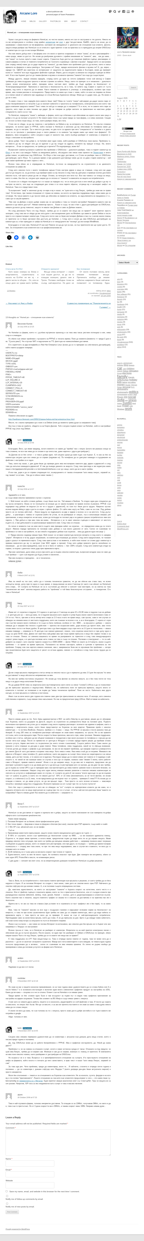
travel (119, 339)
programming (122, 394)
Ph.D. (133, 387)
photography (122, 332)
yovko (119, 498)
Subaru (119, 403)
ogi (118, 470)
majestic (120, 457)
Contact (84, 21)
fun (118, 302)
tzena (119, 485)
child (124, 369)
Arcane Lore (28, 13)
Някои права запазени (128, 136)
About (74, 21)
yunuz (119, 500)
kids (119, 382)
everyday (120, 289)
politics (133, 392)
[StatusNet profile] (114, 12)
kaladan (120, 452)
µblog (33, 21)
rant (135, 394)
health (119, 307)
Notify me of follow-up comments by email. (24, 1199)
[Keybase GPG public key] (132, 12)
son (126, 400)
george (120, 442)
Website (9, 1180)
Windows (120, 409)
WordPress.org (123, 529)
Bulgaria (131, 365)
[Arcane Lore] (10, 22)
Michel (119, 223)
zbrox (119, 505)
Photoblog (55, 21)
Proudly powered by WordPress (18, 1229)
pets (118, 327)
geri (118, 445)
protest (130, 394)
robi (118, 480)
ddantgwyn (121, 432)
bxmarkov (121, 427)
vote (131, 406)
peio (119, 472)
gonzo (119, 447)
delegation (133, 371)
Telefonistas (121, 161)
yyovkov (120, 503)
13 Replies (11, 291)
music (119, 324)
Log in (119, 521)
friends (119, 299)
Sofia (120, 400)
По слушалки (130, 245)
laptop (124, 382)
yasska (119, 495)
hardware (120, 304)
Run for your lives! (124, 176)
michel (119, 463)
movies (120, 322)
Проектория (98, 153)
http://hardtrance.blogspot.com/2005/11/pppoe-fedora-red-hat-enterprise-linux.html (41, 419)
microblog (132, 382)
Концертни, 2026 (124, 167)
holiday (133, 379)
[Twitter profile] (119, 12)
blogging (120, 284)
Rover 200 (122, 397)
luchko (119, 455)
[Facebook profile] (123, 12)
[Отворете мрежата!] (59, 276)
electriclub (121, 437)
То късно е (121, 172)
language (120, 312)
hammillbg (121, 450)
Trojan (125, 405)
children (130, 368)
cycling (119, 287)
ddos (109, 291)
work (128, 408)
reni (118, 478)
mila (118, 465)
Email (9, 1170)
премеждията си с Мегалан (31, 1081)
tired (134, 403)
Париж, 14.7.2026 (124, 164)
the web (120, 337)
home (119, 309)
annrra (119, 425)
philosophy (121, 329)
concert (119, 371)
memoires (121, 317)
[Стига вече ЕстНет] (23, 276)
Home (23, 21)
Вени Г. (21, 804)
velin (119, 488)
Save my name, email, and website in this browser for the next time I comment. (44, 1191)
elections (127, 373)
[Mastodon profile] (110, 12)
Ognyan (134, 385)
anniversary (127, 363)
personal (126, 387)
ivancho (21, 486)
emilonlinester (122, 440)
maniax (120, 460)
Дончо (119, 218)
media (119, 314)
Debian (126, 371)
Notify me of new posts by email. (20, 1207)
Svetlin (127, 403)
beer (119, 282)
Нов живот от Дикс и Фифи (19, 303)
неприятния (50, 42)
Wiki (66, 21)
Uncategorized (105, 293)
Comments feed (123, 526)
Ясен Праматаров (128, 133)
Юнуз (8, 153)
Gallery (43, 21)
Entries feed (121, 524)
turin (20, 440)
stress (132, 400)
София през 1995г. (124, 169)
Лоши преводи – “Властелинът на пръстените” (126, 240)
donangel (120, 435)
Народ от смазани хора (126, 179)
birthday (120, 365)
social (119, 334)
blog (126, 365)
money (121, 384)
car (119, 368)
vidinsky (120, 493)
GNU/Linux (123, 380)
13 (127, 108)
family (119, 292)
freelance (120, 297)
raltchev (120, 475)
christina (120, 430)
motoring (120, 319)
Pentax (119, 387)
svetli (119, 483)
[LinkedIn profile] (128, 12)
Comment (11, 1128)
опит (61, 42)
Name (9, 1159)
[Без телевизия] (94, 276)
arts (118, 279)
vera (119, 490)
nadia (119, 467)
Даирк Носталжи (123, 174)
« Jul (119, 119)
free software (122, 294)
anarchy (120, 363)
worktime (120, 345)
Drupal (119, 373)
